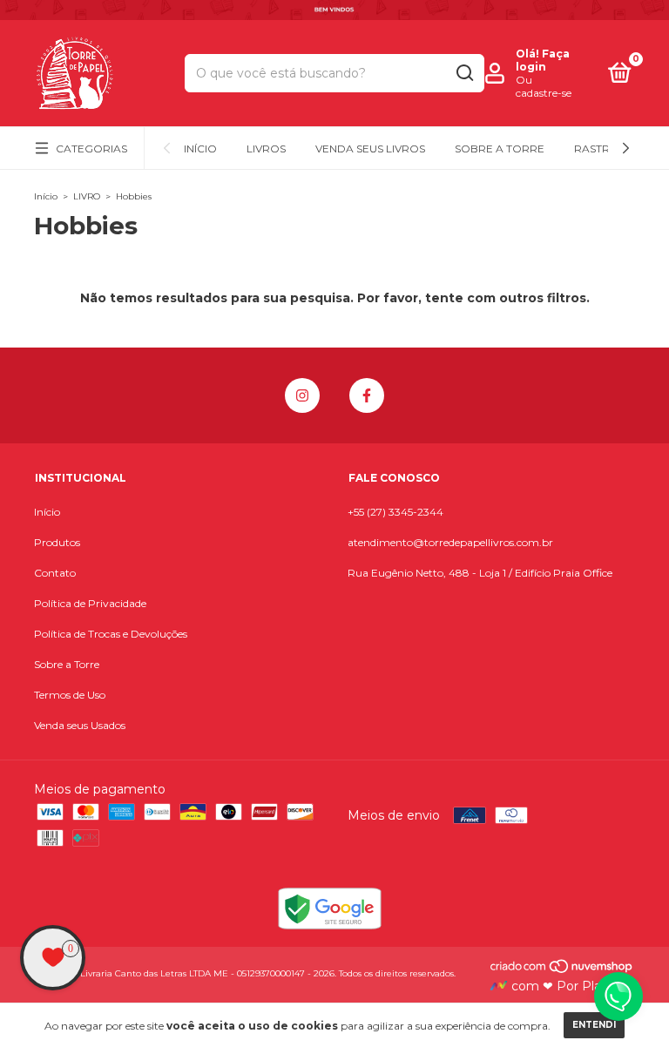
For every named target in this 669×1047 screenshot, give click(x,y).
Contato (55, 572)
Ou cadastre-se (543, 86)
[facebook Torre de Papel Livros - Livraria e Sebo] (366, 395)
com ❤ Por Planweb (571, 986)
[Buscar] (463, 73)
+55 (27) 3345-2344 (395, 511)
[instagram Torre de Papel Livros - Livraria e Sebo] (302, 395)
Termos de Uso (69, 694)
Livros (266, 148)
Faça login (543, 60)
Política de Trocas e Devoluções (110, 633)
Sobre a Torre (499, 148)
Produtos (57, 542)
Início (200, 148)
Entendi (594, 1024)
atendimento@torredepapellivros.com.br (450, 542)
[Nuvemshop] (562, 970)
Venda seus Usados (79, 725)
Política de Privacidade (90, 603)
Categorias (91, 148)
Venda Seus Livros (370, 148)
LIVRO (86, 196)
